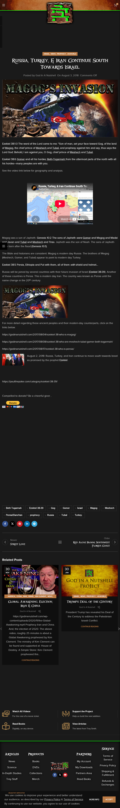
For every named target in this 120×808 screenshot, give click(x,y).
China (19, 596)
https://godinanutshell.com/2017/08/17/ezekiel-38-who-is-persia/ (38, 348)
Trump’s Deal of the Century (90, 602)
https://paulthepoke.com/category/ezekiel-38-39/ (30, 381)
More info (94, 799)
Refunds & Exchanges (108, 782)
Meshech (109, 508)
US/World (71, 54)
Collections (36, 773)
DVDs (35, 767)
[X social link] (12, 524)
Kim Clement (40, 596)
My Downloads (83, 767)
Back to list (60, 542)
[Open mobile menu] (4, 5)
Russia (50, 515)
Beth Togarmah (14, 508)
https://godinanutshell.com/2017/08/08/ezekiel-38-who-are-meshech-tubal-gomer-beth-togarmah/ (57, 341)
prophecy (35, 515)
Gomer (66, 508)
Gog (53, 508)
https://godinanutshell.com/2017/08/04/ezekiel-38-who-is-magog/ (39, 334)
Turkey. (78, 515)
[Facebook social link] (5, 524)
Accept (109, 799)
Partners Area (84, 773)
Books (35, 761)
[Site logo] (60, 12)
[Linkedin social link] (27, 524)
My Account (84, 761)
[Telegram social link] (34, 524)
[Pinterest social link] (20, 524)
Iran (25, 596)
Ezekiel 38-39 (36, 508)
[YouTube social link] (65, 775)
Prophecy (61, 54)
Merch (36, 779)
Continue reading (30, 660)
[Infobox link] (30, 714)
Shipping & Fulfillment (108, 773)
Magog (93, 508)
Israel (46, 54)
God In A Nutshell (46, 75)
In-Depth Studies (11, 773)
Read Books (84, 779)
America (11, 596)
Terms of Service (108, 757)
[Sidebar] (3, 246)
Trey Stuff (11, 779)
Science (12, 767)
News (53, 54)
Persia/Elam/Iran (14, 515)
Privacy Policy (108, 765)
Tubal (64, 515)
